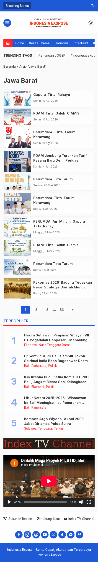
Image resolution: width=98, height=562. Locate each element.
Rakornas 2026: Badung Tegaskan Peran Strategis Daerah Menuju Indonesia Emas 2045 (62, 287)
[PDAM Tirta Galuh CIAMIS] (17, 117)
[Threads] (36, 534)
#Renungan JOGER (50, 55)
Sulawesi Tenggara (38, 428)
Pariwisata (38, 366)
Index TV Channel (81, 519)
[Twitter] (53, 534)
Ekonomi (61, 43)
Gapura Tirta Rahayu (51, 94)
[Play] (9, 502)
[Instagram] (27, 534)
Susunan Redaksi (20, 519)
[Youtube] (45, 534)
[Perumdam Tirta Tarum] (17, 182)
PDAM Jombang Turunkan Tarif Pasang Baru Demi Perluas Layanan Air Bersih (60, 160)
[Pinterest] (79, 534)
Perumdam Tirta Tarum (53, 179)
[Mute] (81, 502)
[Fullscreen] (88, 502)
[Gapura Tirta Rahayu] (17, 98)
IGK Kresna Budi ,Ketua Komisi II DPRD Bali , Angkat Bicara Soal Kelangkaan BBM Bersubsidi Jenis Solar (56, 382)
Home (19, 43)
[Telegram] (71, 534)
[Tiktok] (62, 534)
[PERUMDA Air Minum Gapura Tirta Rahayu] (17, 227)
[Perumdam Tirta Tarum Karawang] (17, 137)
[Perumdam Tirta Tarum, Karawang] (17, 203)
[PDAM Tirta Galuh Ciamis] (17, 248)
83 (62, 309)
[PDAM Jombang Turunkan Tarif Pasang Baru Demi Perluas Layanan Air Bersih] (17, 161)
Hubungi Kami (50, 519)
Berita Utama (39, 43)
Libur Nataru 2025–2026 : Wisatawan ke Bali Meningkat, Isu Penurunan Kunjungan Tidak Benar (55, 403)
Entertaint (80, 43)
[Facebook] (19, 534)
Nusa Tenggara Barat (54, 345)
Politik (52, 366)
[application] (49, 481)
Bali (26, 366)
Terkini (59, 428)
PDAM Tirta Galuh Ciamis (56, 245)
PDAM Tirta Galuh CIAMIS (56, 113)
